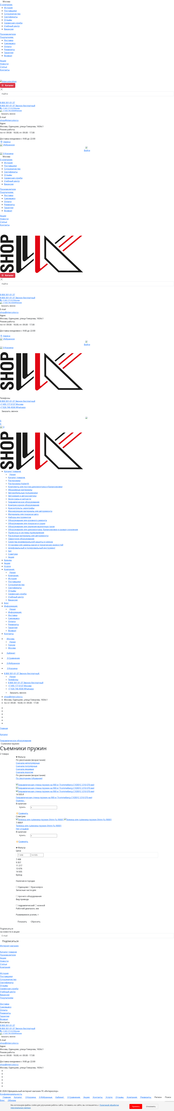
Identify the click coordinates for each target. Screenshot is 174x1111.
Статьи (3, 964)
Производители (8, 955)
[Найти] (3, 98)
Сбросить (36, 921)
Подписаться (10, 941)
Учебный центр (12, 26)
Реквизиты (9, 49)
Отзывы (8, 20)
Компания (5, 967)
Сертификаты (11, 16)
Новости (4, 961)
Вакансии (9, 29)
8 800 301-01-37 (7, 102)
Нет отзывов (22, 828)
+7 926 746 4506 (12, 110)
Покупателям (6, 997)
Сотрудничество (12, 13)
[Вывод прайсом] (20, 781)
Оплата (7, 46)
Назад (12, 474)
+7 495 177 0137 (11, 108)
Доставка (8, 40)
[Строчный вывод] (18, 781)
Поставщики (10, 10)
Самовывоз (9, 43)
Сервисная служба (13, 23)
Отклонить (151, 1106)
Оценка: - (20, 800)
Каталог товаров (8, 951)
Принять (136, 1106)
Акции (3, 958)
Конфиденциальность (11, 1094)
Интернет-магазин (9, 945)
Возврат (8, 55)
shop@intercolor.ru (9, 120)
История (8, 7)
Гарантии (8, 52)
